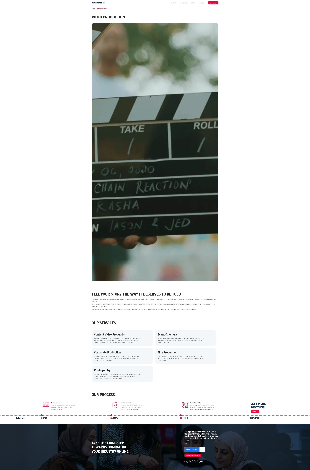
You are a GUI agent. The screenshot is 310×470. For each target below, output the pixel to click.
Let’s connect (213, 3)
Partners (201, 3)
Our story (173, 3)
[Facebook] (186, 461)
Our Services (184, 3)
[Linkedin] (191, 461)
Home (93, 8)
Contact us (255, 411)
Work (193, 3)
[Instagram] (196, 461)
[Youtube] (201, 461)
